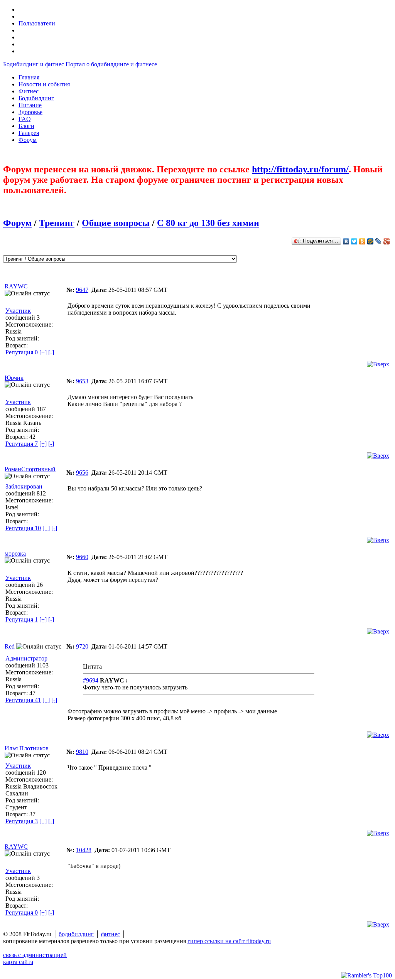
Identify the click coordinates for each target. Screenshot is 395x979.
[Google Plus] (387, 241)
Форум (17, 223)
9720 (82, 646)
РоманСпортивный (30, 469)
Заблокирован (23, 486)
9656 (82, 472)
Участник (18, 310)
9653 (82, 381)
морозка (15, 553)
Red (10, 646)
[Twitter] (354, 241)
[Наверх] (378, 364)
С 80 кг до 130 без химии (208, 223)
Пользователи (37, 23)
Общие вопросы (116, 223)
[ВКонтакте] (346, 241)
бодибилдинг (76, 934)
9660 (82, 557)
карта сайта (18, 962)
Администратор (26, 658)
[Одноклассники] (362, 241)
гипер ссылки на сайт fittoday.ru (229, 941)
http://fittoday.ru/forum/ (300, 169)
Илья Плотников (27, 748)
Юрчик (14, 377)
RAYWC (16, 286)
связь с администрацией (35, 955)
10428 (83, 850)
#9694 (90, 680)
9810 (82, 751)
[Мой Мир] (370, 241)
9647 (82, 289)
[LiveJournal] (379, 241)
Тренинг (56, 223)
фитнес (110, 934)
